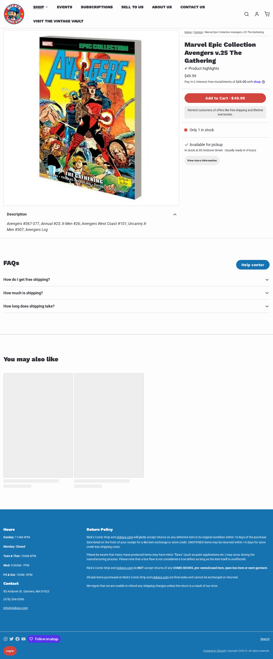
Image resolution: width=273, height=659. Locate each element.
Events (64, 7)
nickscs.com (124, 537)
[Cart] (265, 14)
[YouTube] (23, 639)
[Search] (245, 14)
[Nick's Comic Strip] (14, 14)
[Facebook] (17, 639)
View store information (202, 160)
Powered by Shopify (214, 650)
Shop (38, 7)
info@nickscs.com (15, 608)
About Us (162, 7)
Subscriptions (97, 7)
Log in (10, 650)
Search (265, 639)
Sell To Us (132, 7)
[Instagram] (5, 639)
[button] (225, 98)
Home (188, 32)
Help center (252, 264)
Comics (198, 32)
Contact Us (192, 7)
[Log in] (255, 14)
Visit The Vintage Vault (58, 21)
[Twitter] (11, 639)
